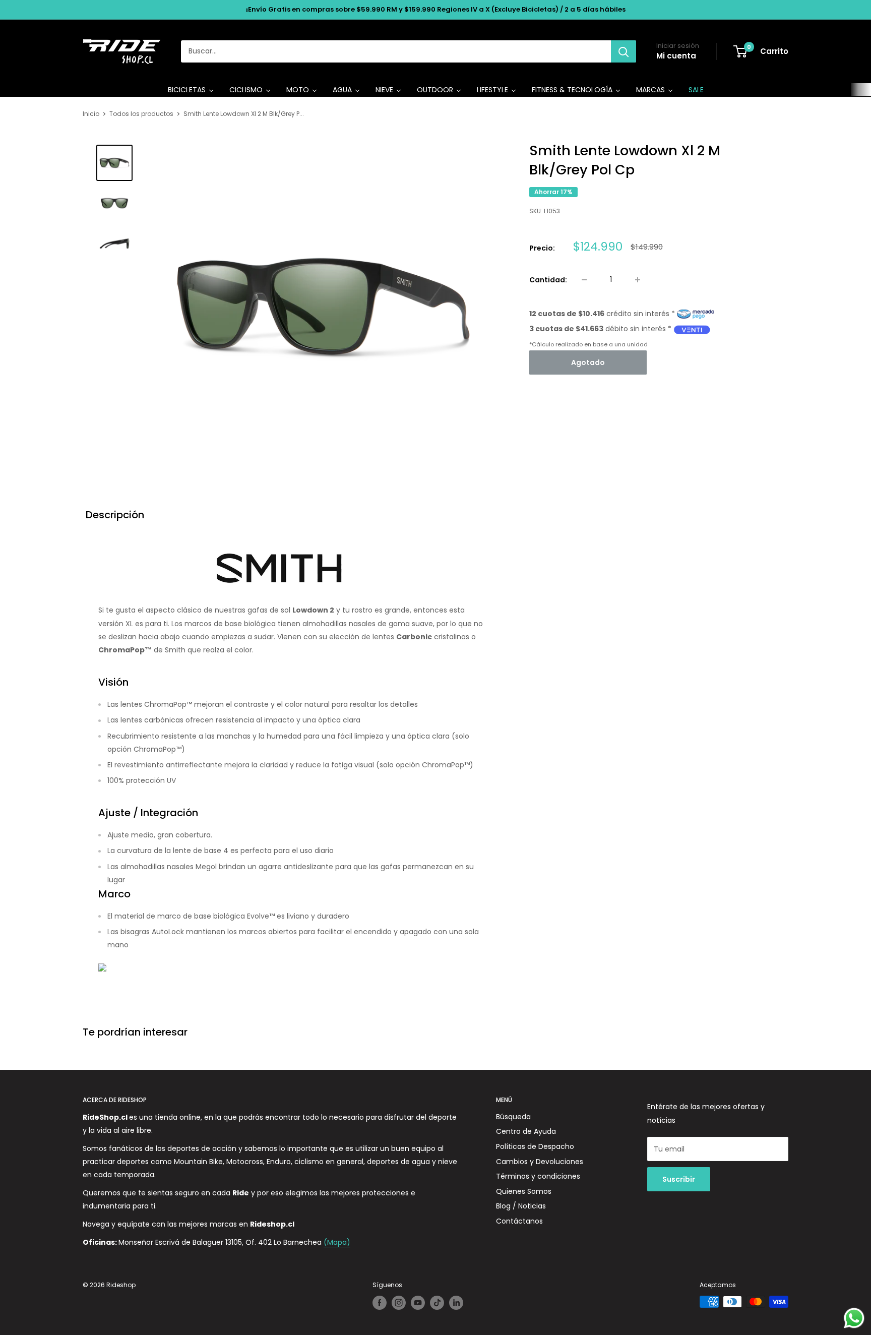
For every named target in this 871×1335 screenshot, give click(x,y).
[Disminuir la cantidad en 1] (584, 279)
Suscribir (678, 1179)
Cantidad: (548, 280)
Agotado (588, 363)
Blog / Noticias (521, 1206)
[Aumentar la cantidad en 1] (637, 279)
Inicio (91, 113)
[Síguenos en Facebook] (379, 1303)
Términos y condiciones (538, 1176)
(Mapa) (337, 1242)
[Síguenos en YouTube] (418, 1303)
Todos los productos (141, 113)
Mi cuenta (676, 55)
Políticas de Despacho (535, 1146)
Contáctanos (519, 1221)
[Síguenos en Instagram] (399, 1303)
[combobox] (396, 51)
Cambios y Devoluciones (539, 1162)
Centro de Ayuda (526, 1131)
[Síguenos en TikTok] (437, 1303)
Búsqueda (513, 1117)
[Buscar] (623, 51)
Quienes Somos (523, 1191)
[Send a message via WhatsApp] (854, 1318)
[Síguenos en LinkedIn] (456, 1303)
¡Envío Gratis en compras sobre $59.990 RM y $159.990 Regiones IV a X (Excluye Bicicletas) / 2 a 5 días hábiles (436, 9)
